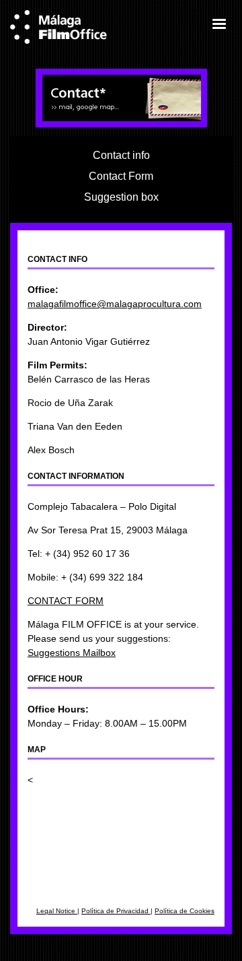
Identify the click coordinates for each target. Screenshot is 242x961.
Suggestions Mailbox (72, 652)
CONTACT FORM (66, 600)
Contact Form (121, 176)
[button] (218, 23)
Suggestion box (121, 197)
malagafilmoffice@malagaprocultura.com (115, 303)
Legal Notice (56, 911)
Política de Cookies (184, 911)
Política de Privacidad (116, 911)
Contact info (121, 155)
